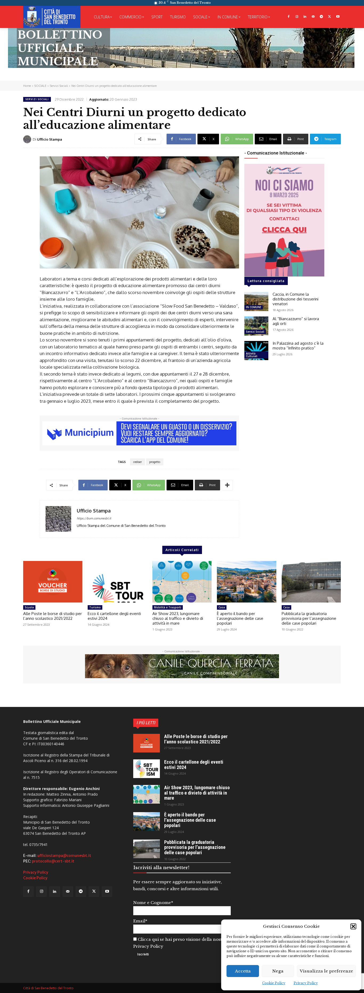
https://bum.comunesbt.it (94, 518)
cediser (137, 462)
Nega (278, 971)
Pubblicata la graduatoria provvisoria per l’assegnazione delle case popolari (309, 618)
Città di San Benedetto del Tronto (48, 988)
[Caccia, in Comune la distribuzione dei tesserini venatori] (256, 301)
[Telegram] (321, 17)
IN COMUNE (253, 307)
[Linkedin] (305, 17)
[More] (227, 485)
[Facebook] (288, 17)
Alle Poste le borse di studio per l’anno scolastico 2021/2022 (52, 616)
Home (27, 86)
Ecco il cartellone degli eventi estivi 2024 (114, 616)
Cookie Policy (273, 983)
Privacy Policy (306, 983)
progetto (154, 462)
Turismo (95, 607)
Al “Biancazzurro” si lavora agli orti (296, 321)
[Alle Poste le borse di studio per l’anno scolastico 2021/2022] (52, 582)
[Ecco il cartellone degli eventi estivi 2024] (117, 582)
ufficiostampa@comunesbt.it (64, 855)
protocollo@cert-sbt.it (53, 861)
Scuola (29, 607)
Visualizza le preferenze (326, 971)
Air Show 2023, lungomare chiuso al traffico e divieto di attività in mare (177, 618)
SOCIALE (40, 86)
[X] (329, 17)
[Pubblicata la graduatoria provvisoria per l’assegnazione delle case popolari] (311, 582)
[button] (353, 926)
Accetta (243, 971)
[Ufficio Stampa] (28, 139)
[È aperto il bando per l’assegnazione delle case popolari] (246, 582)
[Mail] (313, 17)
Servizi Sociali (59, 86)
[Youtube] (338, 17)
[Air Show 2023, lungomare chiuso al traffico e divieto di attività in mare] (182, 582)
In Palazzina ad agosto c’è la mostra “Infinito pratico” (298, 346)
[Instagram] (297, 17)
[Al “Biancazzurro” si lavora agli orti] (256, 326)
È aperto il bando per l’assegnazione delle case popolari (240, 618)
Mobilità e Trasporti (167, 607)
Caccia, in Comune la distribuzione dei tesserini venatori (295, 299)
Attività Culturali (251, 355)
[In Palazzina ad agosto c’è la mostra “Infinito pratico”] (256, 350)
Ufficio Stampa (49, 139)
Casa (222, 607)
